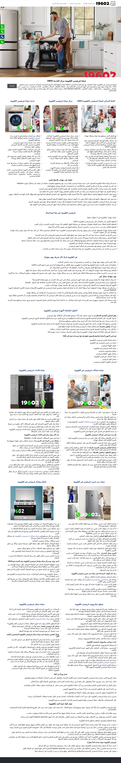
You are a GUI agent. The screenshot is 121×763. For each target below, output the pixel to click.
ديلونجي (93, 739)
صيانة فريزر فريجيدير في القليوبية (96, 579)
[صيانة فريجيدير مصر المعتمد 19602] (106, 3)
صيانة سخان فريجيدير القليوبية (39, 619)
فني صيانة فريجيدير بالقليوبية (92, 227)
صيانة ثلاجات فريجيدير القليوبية (32, 471)
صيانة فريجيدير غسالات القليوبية (89, 422)
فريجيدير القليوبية (107, 273)
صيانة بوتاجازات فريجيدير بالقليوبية (27, 536)
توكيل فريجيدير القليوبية (55, 751)
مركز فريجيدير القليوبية (105, 163)
